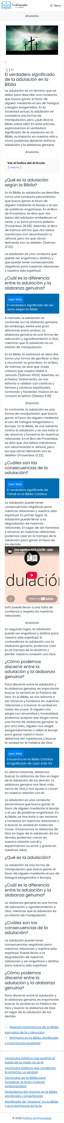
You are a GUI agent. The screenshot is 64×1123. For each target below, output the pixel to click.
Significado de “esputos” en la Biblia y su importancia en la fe (31, 1103)
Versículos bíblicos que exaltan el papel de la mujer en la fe (30, 1060)
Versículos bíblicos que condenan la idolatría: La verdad (30, 1070)
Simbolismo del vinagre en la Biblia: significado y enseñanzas (31, 1094)
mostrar (14, 167)
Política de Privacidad (37, 1118)
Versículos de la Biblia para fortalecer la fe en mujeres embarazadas (25, 1082)
